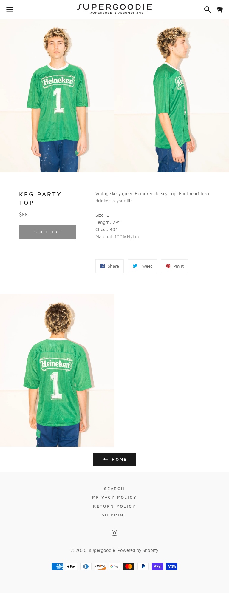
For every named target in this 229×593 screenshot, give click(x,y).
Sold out (47, 231)
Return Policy (114, 506)
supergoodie (102, 550)
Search (114, 488)
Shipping (114, 514)
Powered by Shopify (137, 550)
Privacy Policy (114, 497)
